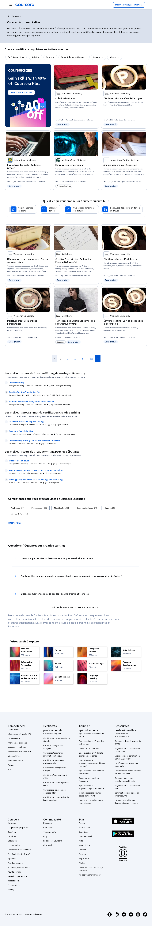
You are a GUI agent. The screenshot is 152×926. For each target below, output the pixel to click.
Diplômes (12, 858)
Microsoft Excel (14, 756)
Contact (82, 849)
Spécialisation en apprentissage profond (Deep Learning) (92, 763)
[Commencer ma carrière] (23, 209)
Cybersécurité (14, 738)
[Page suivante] (97, 358)
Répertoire (84, 858)
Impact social (13, 880)
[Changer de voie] (50, 209)
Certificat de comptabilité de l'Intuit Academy (56, 799)
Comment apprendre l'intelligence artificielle (125, 780)
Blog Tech (47, 845)
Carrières (12, 836)
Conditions (83, 832)
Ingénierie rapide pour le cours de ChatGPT (90, 794)
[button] (16, 522)
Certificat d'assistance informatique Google (53, 754)
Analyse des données (17, 742)
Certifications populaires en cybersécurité (127, 794)
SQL (9, 769)
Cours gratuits (14, 885)
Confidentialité (85, 836)
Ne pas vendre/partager (89, 874)
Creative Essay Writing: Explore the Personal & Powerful (34, 440)
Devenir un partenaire (17, 876)
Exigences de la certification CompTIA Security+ (127, 757)
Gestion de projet (15, 760)
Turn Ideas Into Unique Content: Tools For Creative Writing (36, 470)
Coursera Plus (14, 845)
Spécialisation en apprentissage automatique (91, 787)
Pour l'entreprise (15, 863)
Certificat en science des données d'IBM (54, 791)
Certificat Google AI (52, 733)
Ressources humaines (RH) (19, 751)
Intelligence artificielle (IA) (19, 734)
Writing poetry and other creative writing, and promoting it (36, 479)
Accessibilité (84, 845)
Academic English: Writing (21, 431)
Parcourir (16, 16)
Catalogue (12, 840)
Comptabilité (13, 729)
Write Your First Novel (19, 460)
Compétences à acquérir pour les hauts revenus (128, 772)
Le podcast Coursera (52, 840)
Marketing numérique (17, 747)
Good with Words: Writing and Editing (26, 421)
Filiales (82, 863)
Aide (81, 840)
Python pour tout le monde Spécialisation (91, 802)
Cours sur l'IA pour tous (89, 748)
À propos (12, 823)
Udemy (11, 889)
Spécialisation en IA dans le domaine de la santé (91, 754)
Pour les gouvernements (19, 867)
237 (91, 358)
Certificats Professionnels (19, 849)
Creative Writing (16, 382)
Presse (82, 823)
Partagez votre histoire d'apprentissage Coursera (126, 802)
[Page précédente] (54, 358)
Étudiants (47, 823)
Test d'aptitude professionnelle (122, 735)
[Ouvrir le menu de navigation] (10, 4)
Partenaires (48, 827)
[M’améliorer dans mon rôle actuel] (81, 209)
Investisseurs (85, 827)
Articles (82, 854)
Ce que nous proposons (18, 827)
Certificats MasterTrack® (19, 854)
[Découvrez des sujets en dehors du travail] (122, 209)
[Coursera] (24, 5)
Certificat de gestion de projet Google (54, 762)
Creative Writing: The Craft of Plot (24, 392)
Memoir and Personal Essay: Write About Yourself (31, 401)
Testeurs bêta (49, 832)
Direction (12, 832)
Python (11, 765)
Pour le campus (14, 872)
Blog (45, 836)
